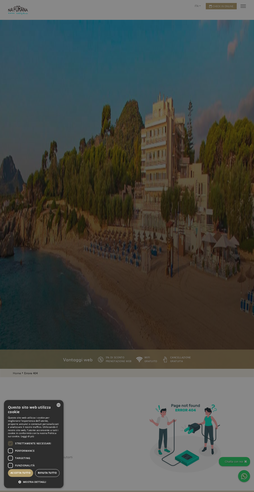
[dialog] (34, 444)
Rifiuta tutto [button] (47, 473)
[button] (34, 481)
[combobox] (59, 405)
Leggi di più (27, 436)
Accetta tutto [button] (21, 473)
